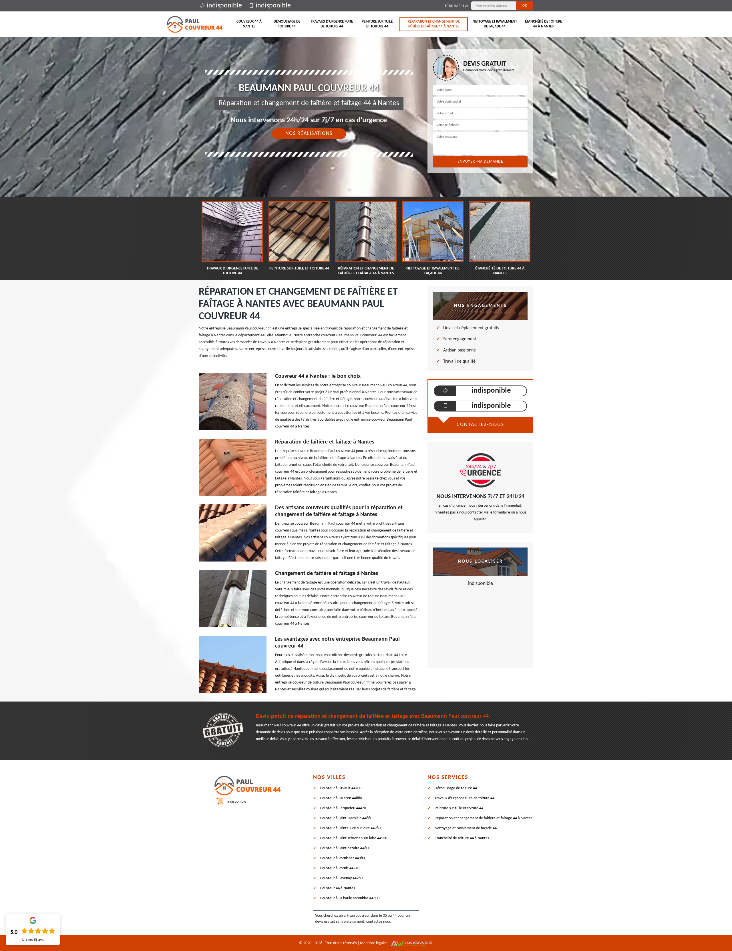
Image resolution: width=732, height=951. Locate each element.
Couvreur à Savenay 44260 (341, 878)
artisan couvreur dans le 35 (365, 916)
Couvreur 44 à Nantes (249, 24)
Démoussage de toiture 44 (287, 24)
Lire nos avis (33, 940)
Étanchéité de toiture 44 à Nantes (543, 24)
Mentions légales (373, 943)
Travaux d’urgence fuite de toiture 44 (332, 24)
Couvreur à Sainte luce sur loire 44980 (350, 828)
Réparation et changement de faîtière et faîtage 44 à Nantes (434, 24)
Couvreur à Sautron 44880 (341, 798)
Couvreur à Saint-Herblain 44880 (346, 818)
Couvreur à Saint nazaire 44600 (345, 848)
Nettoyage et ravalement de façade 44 (495, 24)
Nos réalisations (309, 133)
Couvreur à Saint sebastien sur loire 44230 (353, 838)
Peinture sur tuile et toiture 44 (377, 24)
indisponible (224, 5)
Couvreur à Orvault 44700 (340, 788)
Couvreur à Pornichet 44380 (342, 858)
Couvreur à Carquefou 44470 (343, 808)
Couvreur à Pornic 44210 (339, 868)
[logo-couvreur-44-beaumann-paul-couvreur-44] (194, 24)
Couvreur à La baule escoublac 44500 (349, 898)
